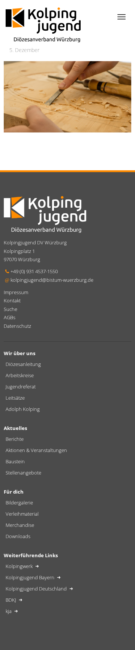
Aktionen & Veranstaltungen (36, 450)
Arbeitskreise (20, 375)
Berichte (15, 439)
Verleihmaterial (22, 513)
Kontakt (12, 300)
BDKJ (11, 599)
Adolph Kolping (23, 409)
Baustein (15, 461)
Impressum (16, 292)
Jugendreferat (21, 386)
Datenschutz (17, 326)
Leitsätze (15, 397)
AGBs (9, 317)
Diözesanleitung (23, 364)
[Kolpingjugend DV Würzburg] (43, 24)
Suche (10, 309)
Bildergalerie (19, 502)
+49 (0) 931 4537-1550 (34, 271)
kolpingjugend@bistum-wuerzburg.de (51, 280)
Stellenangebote (23, 472)
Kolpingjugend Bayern (31, 577)
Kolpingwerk (20, 566)
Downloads (18, 536)
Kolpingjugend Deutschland (37, 588)
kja (9, 611)
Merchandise (20, 525)
